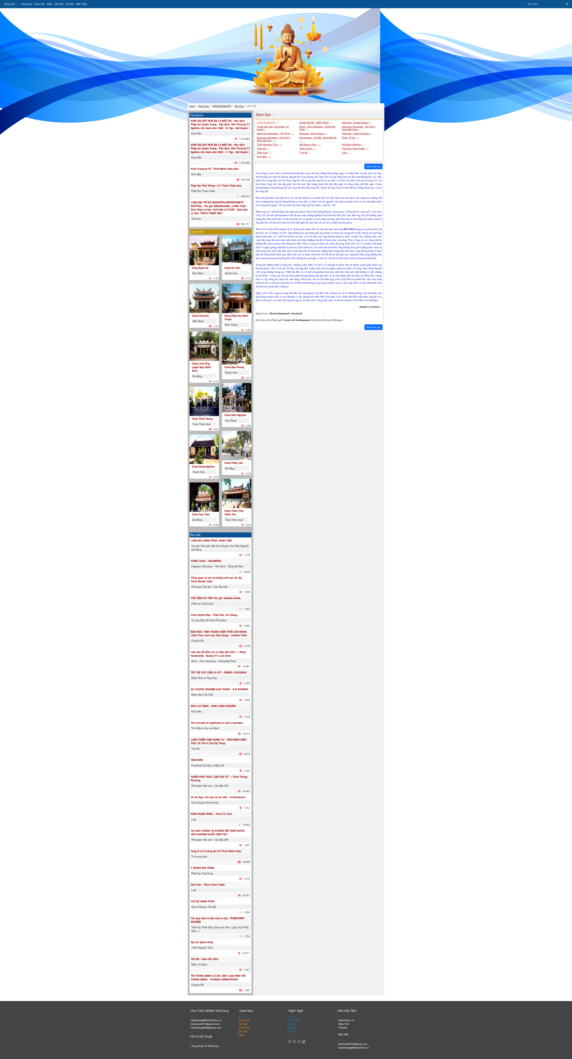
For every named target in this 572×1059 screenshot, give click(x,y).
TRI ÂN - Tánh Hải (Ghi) (204, 959)
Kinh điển (196, 133)
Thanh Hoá (198, 472)
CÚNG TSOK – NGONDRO (206, 561)
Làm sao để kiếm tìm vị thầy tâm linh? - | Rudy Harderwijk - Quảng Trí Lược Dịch (218, 653)
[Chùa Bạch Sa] (204, 250)
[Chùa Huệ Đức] (204, 298)
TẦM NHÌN (197, 760)
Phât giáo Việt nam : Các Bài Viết (209, 785)
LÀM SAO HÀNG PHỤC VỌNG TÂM (211, 540)
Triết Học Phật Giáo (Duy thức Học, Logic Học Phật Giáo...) (219, 929)
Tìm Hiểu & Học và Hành (205, 728)
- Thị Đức (342, 1027)
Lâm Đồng (230, 420)
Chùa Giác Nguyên (235, 415)
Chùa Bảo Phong (234, 367)
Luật (193, 819)
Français (292, 1027)
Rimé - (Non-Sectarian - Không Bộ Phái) (213, 661)
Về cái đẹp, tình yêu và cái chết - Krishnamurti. (218, 797)
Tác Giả (70, 4)
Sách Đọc (203, 106)
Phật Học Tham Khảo (203, 191)
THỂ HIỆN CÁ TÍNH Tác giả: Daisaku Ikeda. (216, 598)
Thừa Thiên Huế (201, 424)
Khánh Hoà (231, 273)
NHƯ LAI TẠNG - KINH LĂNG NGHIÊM (213, 706)
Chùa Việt (39, 4)
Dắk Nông (197, 321)
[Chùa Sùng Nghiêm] (204, 449)
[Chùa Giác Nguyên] (236, 397)
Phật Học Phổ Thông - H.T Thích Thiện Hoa (216, 185)
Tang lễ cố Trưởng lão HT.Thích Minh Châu (216, 851)
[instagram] (303, 1041)
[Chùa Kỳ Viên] (236, 250)
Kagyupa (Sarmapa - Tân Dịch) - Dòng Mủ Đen (217, 566)
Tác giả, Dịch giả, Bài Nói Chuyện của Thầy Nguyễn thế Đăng (220, 547)
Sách (49, 4)
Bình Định (197, 273)
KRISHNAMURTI (222, 106)
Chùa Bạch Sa (200, 268)
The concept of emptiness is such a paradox (217, 723)
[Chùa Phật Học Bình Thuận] (236, 298)
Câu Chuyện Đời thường (204, 802)
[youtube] (290, 1041)
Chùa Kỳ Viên (232, 268)
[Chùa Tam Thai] (204, 496)
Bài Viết (59, 4)
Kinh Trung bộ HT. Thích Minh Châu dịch (215, 169)
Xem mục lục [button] (373, 166)
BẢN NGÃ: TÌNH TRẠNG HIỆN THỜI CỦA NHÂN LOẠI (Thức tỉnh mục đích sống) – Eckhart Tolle (219, 633)
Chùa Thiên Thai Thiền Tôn (234, 512)
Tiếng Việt (9, 4)
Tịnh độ (195, 748)
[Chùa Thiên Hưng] (204, 401)
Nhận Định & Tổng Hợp (204, 678)
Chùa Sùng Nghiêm (203, 466)
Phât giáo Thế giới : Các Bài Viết (209, 586)
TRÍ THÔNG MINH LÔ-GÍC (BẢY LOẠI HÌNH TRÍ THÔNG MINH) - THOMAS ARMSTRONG (218, 977)
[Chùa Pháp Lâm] (236, 445)
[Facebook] (294, 1041)
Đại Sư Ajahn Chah (202, 942)
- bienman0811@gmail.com (204, 1024)
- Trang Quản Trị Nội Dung (203, 1046)
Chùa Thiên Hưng (202, 418)
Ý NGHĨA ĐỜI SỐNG (202, 868)
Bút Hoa (239, 106)
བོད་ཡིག (291, 1031)
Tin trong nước (199, 856)
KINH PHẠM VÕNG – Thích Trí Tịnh (211, 814)
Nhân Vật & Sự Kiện (202, 694)
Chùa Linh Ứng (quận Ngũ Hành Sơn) (201, 367)
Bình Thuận (231, 324)
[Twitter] (299, 1041)
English (292, 1024)
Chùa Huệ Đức (200, 315)
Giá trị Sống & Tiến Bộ (203, 907)
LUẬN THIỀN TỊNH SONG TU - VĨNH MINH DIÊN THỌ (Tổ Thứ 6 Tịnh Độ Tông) (218, 741)
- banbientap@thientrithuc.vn (205, 1020)
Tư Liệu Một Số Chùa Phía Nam (209, 620)
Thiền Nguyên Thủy (202, 947)
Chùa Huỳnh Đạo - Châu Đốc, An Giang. (214, 615)
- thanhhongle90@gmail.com (205, 1027)
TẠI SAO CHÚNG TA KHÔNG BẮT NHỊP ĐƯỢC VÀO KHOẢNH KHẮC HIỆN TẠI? (218, 832)
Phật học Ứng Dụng (202, 603)
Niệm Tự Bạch (199, 964)
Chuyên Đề (197, 640)
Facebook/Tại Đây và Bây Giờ (207, 765)
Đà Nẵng (197, 376)
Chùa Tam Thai (200, 514)
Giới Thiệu (81, 4)
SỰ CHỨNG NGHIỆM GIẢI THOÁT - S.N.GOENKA (219, 689)
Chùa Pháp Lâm (233, 463)
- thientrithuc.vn (345, 1020)
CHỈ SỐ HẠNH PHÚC (203, 901)
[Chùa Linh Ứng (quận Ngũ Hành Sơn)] (204, 346)
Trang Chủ (26, 4)
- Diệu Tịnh (343, 1024)
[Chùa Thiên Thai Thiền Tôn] (236, 493)
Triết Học (196, 218)
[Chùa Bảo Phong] (236, 349)
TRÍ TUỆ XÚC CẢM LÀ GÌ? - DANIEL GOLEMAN (218, 672)
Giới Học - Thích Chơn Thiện (208, 884)
